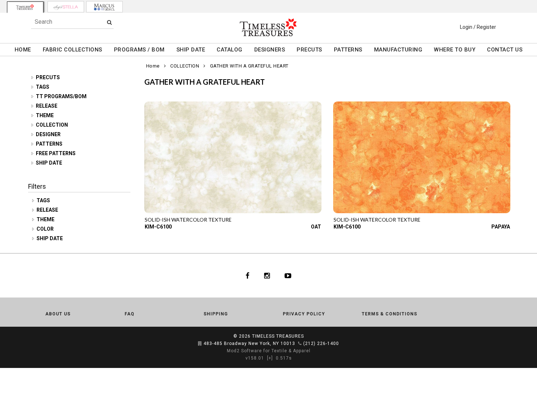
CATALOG (230, 49)
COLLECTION (52, 125)
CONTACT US (504, 49)
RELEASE (46, 106)
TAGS (42, 87)
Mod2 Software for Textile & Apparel (269, 350)
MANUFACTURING (398, 49)
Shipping (215, 313)
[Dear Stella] (65, 6)
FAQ (129, 313)
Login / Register (478, 27)
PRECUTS (309, 49)
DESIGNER (48, 134)
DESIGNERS (269, 49)
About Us (58, 313)
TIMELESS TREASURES (278, 336)
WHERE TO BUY (454, 49)
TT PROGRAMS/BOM (61, 96)
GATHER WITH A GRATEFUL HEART (249, 66)
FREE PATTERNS (56, 153)
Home (153, 66)
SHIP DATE (190, 49)
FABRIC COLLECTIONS (72, 49)
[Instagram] (267, 276)
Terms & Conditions (389, 313)
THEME (45, 115)
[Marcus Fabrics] (104, 6)
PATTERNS (348, 49)
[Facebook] (247, 276)
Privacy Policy (304, 313)
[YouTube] (288, 276)
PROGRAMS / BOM (139, 49)
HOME (23, 49)
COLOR (46, 229)
